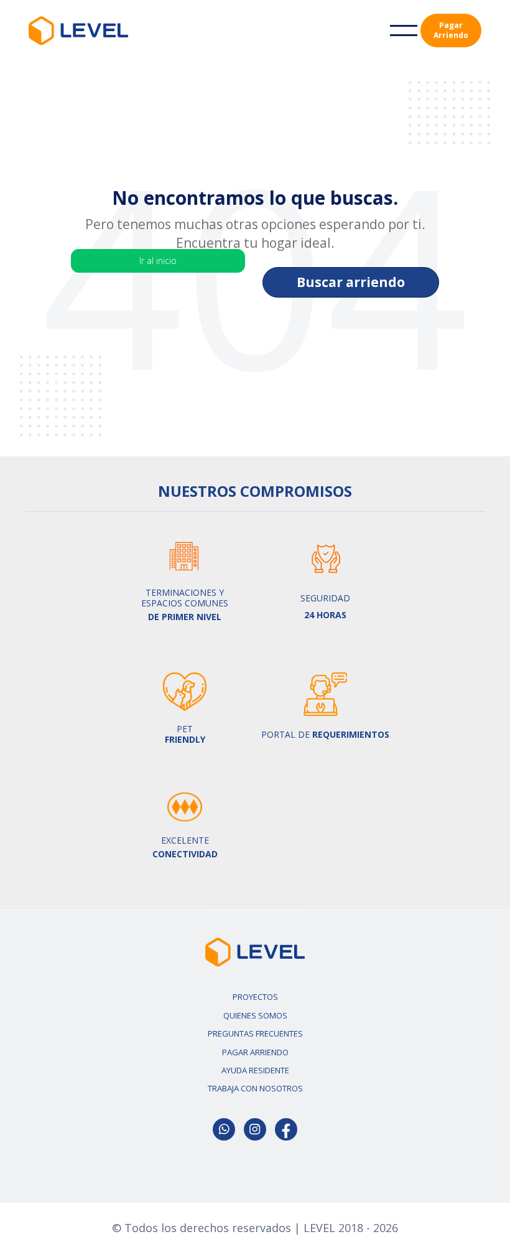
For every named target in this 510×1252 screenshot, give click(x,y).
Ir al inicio (158, 260)
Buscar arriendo (351, 282)
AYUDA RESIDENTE (255, 1070)
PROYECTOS (255, 996)
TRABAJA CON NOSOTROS (255, 1088)
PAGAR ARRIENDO (255, 1052)
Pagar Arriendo (451, 30)
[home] (78, 30)
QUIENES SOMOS (255, 1015)
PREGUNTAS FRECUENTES (255, 1033)
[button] (403, 30)
